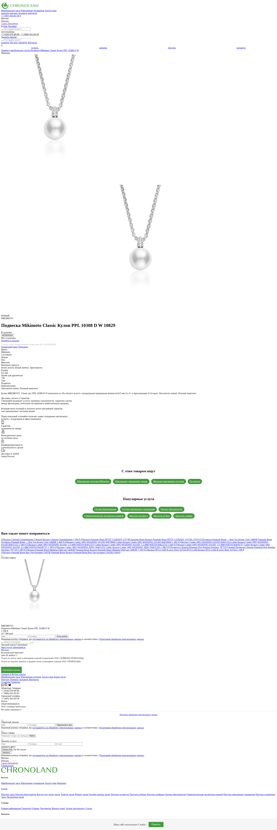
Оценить (14, 679)
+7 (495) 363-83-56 (10, 16)
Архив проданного (75, 808)
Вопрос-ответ (58, 808)
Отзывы (35, 808)
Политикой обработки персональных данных (121, 639)
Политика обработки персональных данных (139, 715)
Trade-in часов (67, 794)
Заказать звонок (9, 37)
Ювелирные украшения (32, 10)
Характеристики (9, 347)
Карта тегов (60, 677)
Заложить (24, 679)
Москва (5, 21)
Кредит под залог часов (48, 794)
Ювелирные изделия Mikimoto (93, 481)
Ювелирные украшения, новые (131, 481)
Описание (23, 347)
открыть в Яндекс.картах (13, 674)
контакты (32, 13)
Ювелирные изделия (31, 677)
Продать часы (8, 794)
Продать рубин (162, 515)
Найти (32, 736)
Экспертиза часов (15, 797)
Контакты (34, 679)
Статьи (88, 808)
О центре (5, 682)
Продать (5, 679)
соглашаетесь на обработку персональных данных (57, 639)
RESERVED (7, 335)
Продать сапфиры (155, 794)
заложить (22, 13)
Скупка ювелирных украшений (138, 509)
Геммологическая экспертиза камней (103, 515)
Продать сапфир (184, 515)
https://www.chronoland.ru (13, 647)
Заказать (6, 753)
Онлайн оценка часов (99, 794)
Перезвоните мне (64, 725)
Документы (45, 808)
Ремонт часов (81, 794)
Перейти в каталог (10, 340)
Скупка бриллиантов (105, 509)
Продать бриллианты (25, 794)
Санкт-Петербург (9, 23)
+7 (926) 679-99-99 (10, 34)
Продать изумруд (138, 515)
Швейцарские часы (10, 10)
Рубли (4, 26)
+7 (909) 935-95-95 (30, 34)
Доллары (12, 26)
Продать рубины (138, 794)
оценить (5, 13)
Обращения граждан (11, 670)
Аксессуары (51, 10)
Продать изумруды (120, 794)
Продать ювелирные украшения (239, 794)
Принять (156, 824)
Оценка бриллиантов (171, 509)
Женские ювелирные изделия (168, 481)
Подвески (195, 481)
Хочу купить (62, 636)
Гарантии (15, 682)
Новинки (61, 783)
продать (14, 13)
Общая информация (11, 808)
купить (34, 48)
